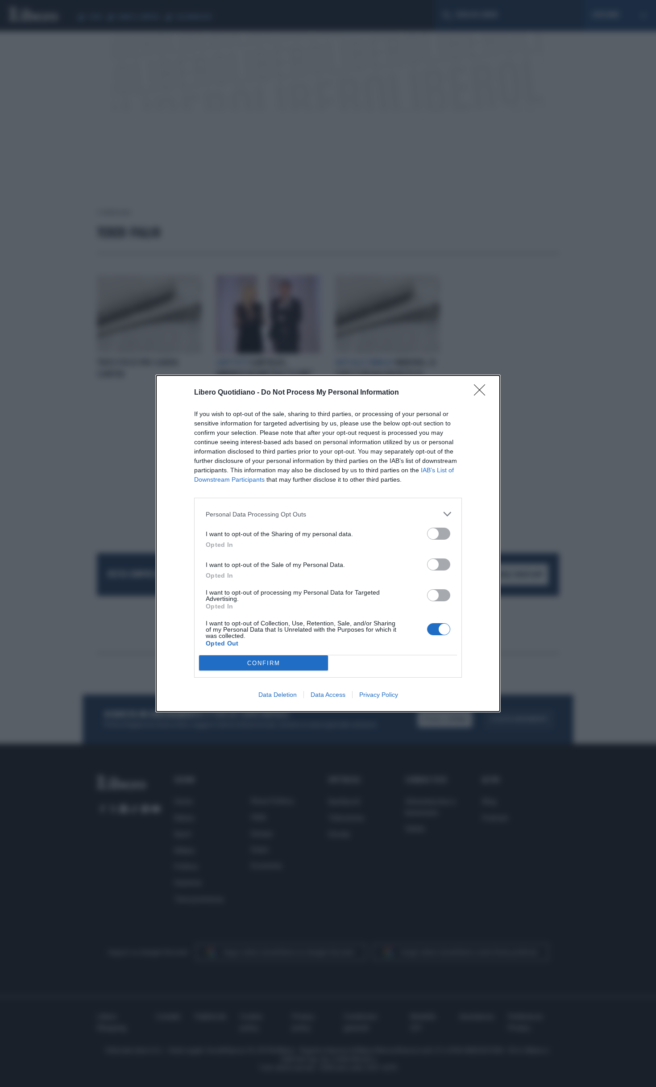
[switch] (438, 534)
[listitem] (328, 514)
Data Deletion (277, 694)
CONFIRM (263, 663)
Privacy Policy (378, 694)
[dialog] (328, 543)
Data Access (328, 694)
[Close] (482, 392)
